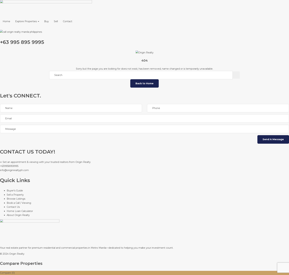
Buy (46, 21)
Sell (56, 21)
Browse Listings (16, 198)
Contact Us (13, 206)
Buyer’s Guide (15, 190)
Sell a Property (15, 194)
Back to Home (144, 83)
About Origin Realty (18, 215)
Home (6, 21)
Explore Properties (26, 21)
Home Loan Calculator (20, 211)
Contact (67, 21)
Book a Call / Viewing (19, 202)
